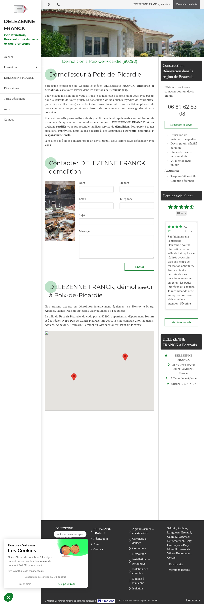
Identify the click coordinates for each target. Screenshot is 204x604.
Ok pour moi (66, 583)
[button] (8, 597)
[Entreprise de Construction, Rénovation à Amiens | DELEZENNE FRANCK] (20, 9)
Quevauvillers (98, 310)
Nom (82, 182)
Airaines (50, 310)
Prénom (124, 182)
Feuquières (119, 310)
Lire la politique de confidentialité (26, 571)
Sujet (82, 215)
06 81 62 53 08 (182, 110)
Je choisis (25, 583)
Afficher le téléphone (183, 378)
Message (84, 231)
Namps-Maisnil (66, 310)
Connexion (193, 600)
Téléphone (126, 198)
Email (82, 198)
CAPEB (153, 600)
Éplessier (82, 310)
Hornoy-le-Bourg (143, 306)
